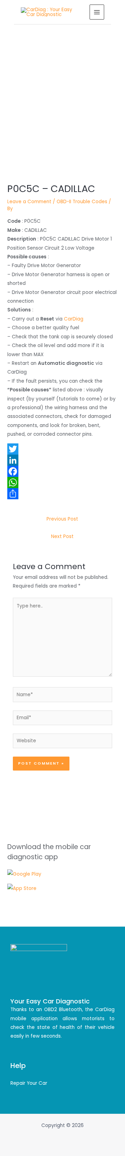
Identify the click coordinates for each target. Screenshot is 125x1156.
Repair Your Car (28, 1083)
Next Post (62, 536)
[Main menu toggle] (97, 12)
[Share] (62, 493)
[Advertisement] (62, 91)
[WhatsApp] (62, 482)
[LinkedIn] (62, 460)
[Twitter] (62, 449)
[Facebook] (62, 471)
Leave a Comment (29, 201)
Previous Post (62, 519)
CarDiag (73, 319)
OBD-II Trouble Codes (82, 201)
